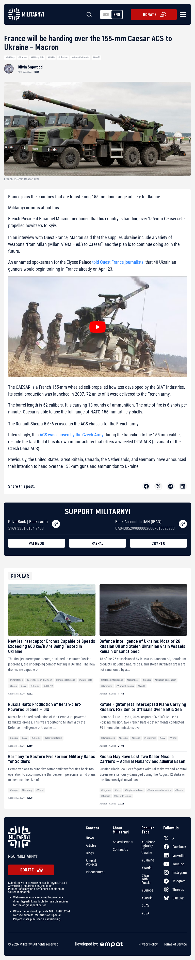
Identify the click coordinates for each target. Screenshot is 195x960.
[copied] (56, 524)
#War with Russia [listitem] (146, 879)
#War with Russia (80, 57)
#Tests (13, 686)
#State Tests (85, 679)
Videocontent (95, 872)
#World (96, 57)
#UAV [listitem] (145, 905)
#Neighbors (133, 679)
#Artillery (10, 57)
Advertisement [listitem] (123, 842)
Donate (149, 14)
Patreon (36, 543)
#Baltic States (108, 737)
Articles (91, 845)
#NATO (51, 57)
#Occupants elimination (159, 790)
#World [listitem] (146, 868)
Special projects (91, 862)
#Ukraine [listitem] (147, 860)
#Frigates (106, 790)
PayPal (98, 543)
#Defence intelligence (112, 679)
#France (22, 57)
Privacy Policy (148, 944)
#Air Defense (16, 679)
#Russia (147, 679)
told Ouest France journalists (117, 262)
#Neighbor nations (134, 790)
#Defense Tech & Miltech (39, 679)
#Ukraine (63, 57)
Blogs (90, 853)
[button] (182, 14)
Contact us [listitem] (120, 849)
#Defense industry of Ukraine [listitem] (148, 847)
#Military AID (37, 57)
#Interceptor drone (65, 679)
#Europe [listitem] (147, 890)
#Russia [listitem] (147, 898)
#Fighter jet (150, 737)
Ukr (106, 14)
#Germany (27, 790)
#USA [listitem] (145, 913)
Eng (116, 14)
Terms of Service (175, 944)
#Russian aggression (165, 679)
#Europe (136, 737)
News (90, 838)
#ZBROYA (48, 686)
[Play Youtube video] (97, 326)
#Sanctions (106, 686)
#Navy (118, 790)
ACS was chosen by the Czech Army (72, 434)
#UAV (23, 686)
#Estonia (123, 737)
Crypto (158, 543)
